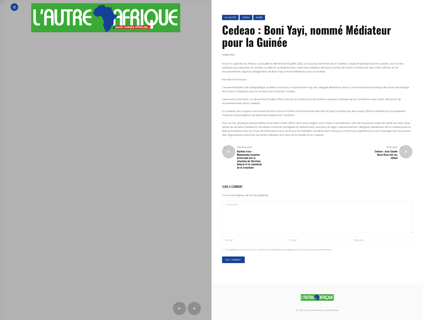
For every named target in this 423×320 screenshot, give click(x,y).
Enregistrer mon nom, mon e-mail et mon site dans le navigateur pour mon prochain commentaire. (279, 249)
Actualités (230, 17)
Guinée (259, 17)
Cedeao (246, 17)
